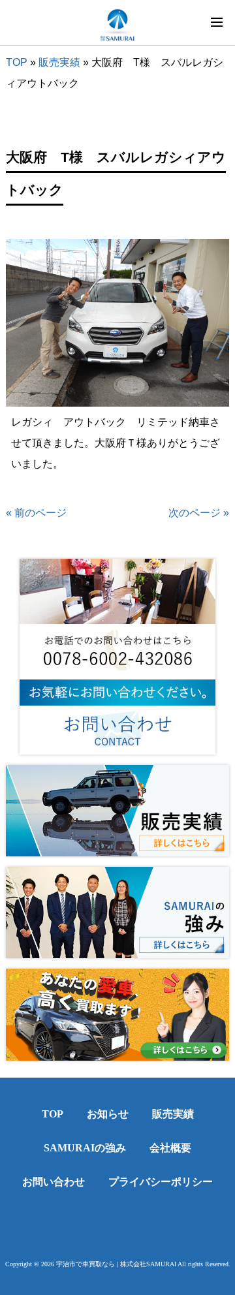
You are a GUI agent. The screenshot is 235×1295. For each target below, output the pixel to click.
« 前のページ (36, 512)
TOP (16, 62)
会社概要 (170, 1147)
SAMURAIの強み (85, 1147)
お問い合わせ (53, 1181)
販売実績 (59, 62)
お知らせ (108, 1113)
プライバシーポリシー (160, 1181)
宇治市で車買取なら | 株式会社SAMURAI (116, 1264)
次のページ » (198, 512)
